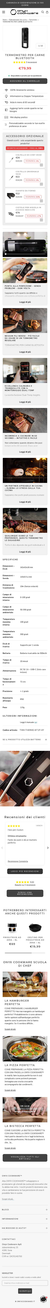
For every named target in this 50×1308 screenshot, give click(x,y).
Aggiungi (41, 165)
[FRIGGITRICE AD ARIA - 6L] (12, 927)
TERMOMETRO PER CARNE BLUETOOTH (17, 22)
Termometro (33, 20)
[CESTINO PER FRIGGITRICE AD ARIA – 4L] (35, 927)
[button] (47, 12)
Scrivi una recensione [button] (25, 893)
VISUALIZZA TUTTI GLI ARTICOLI (25, 1158)
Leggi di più (25, 302)
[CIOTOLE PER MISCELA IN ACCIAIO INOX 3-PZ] (11, 212)
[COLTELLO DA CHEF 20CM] (11, 158)
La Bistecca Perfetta (23, 1126)
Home (5, 20)
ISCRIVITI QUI (25, 1291)
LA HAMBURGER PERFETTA (17, 1002)
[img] (14, 826)
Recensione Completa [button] (18, 861)
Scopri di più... (8, 1199)
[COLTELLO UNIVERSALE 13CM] (11, 176)
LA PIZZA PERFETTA (20, 1065)
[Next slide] (48, 848)
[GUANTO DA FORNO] (11, 194)
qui (36, 722)
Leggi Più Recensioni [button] (25, 871)
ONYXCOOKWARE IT (26, 1301)
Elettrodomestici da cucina (18, 20)
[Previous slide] (2, 848)
